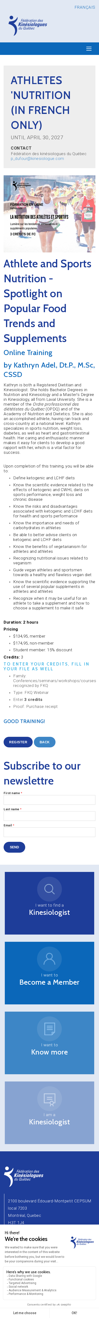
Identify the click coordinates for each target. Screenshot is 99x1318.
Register (18, 742)
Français (84, 7)
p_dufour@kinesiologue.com (37, 158)
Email (9, 825)
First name (13, 793)
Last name (13, 809)
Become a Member (49, 982)
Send (14, 847)
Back (45, 742)
